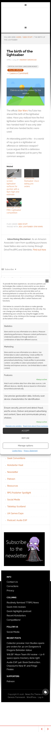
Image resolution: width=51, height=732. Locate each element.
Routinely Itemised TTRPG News (23, 602)
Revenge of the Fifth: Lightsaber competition (14, 210)
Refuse (25, 438)
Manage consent (45, 692)
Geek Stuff (23, 224)
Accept (25, 431)
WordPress (31, 697)
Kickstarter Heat (15, 465)
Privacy (10, 590)
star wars (38, 227)
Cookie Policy (17, 451)
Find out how (39, 249)
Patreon (11, 479)
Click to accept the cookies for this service (25, 91)
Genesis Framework (16, 697)
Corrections (12, 586)
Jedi (20, 227)
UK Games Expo (15, 513)
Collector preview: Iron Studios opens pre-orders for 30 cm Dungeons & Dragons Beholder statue (25, 646)
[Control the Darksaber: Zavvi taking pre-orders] (31, 173)
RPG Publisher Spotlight (19, 492)
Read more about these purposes (35, 426)
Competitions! (14, 620)
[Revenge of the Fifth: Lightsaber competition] (14, 202)
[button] (47, 281)
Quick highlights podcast (19, 611)
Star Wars (23, 110)
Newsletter (12, 472)
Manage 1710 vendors (13, 426)
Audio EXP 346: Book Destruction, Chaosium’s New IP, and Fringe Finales (24, 666)
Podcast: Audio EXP (17, 520)
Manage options (25, 445)
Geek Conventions (16, 458)
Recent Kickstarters (16, 615)
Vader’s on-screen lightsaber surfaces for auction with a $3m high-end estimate (13, 186)
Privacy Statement (31, 451)
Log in (40, 697)
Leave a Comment (19, 73)
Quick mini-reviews (16, 607)
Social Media (13, 499)
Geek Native (25, 17)
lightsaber (28, 227)
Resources (12, 486)
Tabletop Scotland (16, 506)
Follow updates (15, 70)
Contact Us (12, 582)
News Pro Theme (33, 694)
